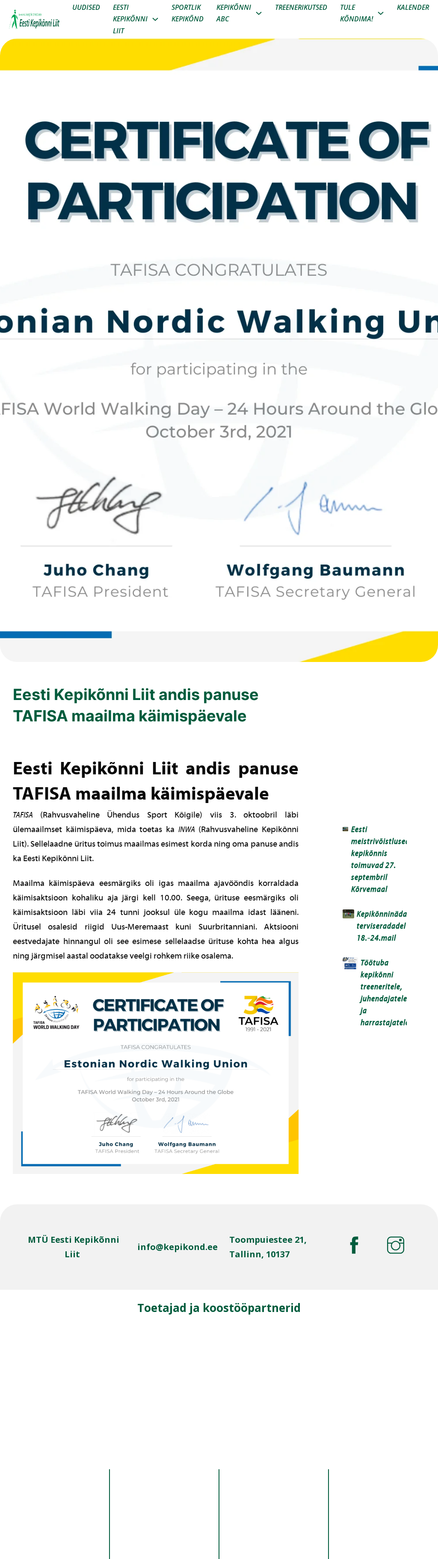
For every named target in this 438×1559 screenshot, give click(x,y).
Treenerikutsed (301, 7)
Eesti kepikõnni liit (130, 19)
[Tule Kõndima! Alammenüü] (380, 13)
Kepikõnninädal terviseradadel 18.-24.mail (383, 926)
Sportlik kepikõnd (188, 13)
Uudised (86, 7)
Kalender (413, 7)
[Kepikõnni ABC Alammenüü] (258, 13)
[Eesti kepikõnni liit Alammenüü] (155, 19)
